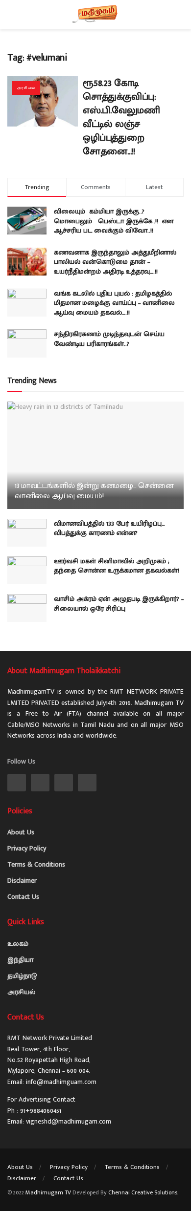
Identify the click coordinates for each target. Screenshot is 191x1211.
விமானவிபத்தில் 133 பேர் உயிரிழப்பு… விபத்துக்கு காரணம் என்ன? (109, 528)
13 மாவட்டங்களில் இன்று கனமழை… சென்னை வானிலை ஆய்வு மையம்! (94, 491)
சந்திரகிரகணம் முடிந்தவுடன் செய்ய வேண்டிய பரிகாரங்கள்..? (109, 338)
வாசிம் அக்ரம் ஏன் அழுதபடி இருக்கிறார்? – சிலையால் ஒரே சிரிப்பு (119, 603)
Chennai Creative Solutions (142, 1192)
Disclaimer (22, 880)
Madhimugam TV (48, 1192)
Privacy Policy (26, 848)
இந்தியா (20, 959)
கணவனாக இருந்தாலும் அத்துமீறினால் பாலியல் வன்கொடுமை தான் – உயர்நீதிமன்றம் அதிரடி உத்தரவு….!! (115, 262)
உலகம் (17, 943)
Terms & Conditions (36, 864)
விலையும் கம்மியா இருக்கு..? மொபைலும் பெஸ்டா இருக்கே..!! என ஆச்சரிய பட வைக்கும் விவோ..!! (113, 221)
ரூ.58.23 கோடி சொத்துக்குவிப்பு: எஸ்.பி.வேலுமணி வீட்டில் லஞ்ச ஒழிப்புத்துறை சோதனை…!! (121, 117)
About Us (20, 832)
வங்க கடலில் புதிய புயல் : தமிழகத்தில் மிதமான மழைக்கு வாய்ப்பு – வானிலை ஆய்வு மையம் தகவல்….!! (114, 303)
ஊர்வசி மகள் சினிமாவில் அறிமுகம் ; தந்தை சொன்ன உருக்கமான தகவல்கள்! (116, 565)
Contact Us (23, 896)
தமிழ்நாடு (22, 975)
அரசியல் (26, 88)
